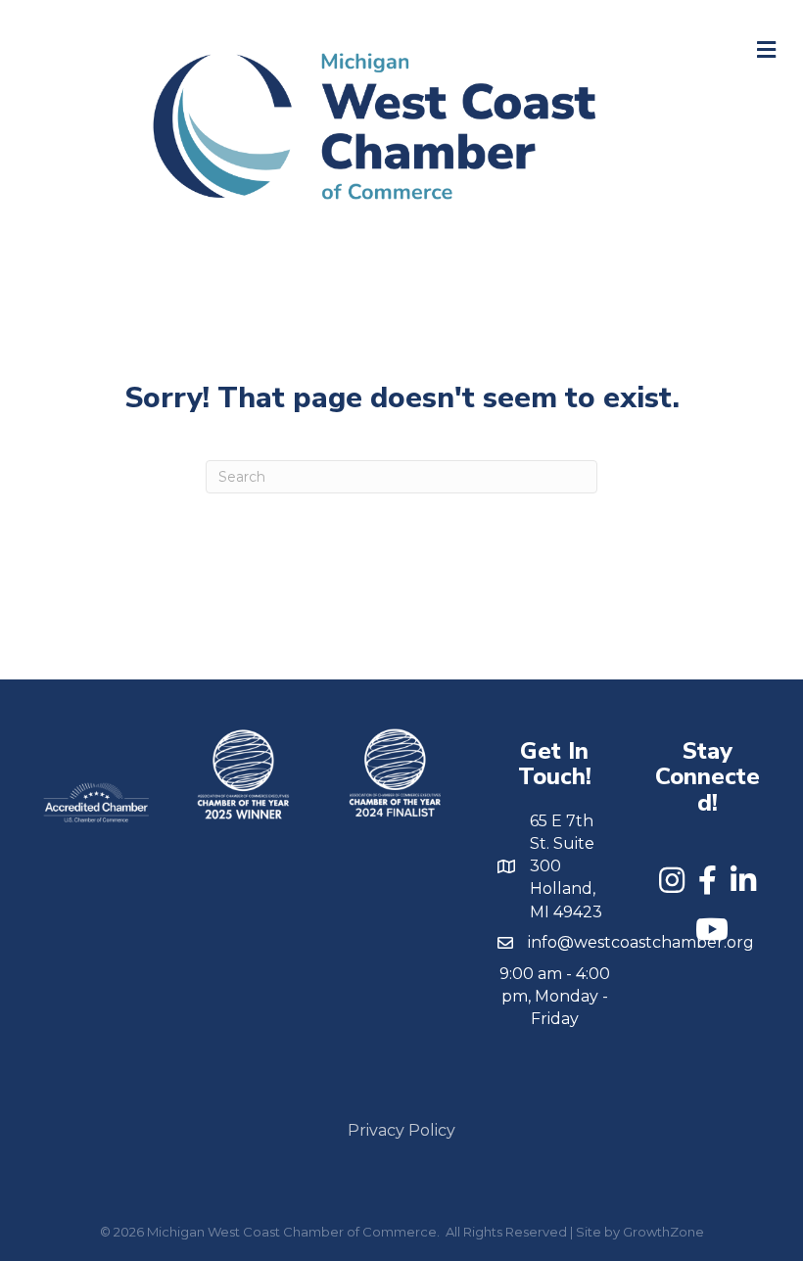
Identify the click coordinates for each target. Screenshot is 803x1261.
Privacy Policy (401, 1130)
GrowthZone (663, 1231)
